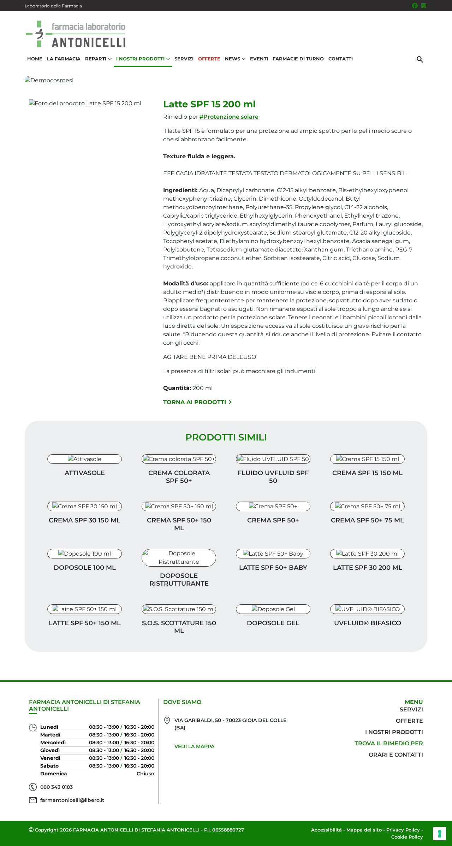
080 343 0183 (56, 787)
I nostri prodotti (394, 732)
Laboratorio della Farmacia (53, 5)
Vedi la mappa (194, 746)
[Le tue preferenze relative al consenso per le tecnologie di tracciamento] (439, 833)
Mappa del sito (364, 830)
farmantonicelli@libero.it (72, 800)
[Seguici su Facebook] (414, 5)
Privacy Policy (403, 830)
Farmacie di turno (298, 58)
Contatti (340, 58)
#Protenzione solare (229, 116)
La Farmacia (64, 58)
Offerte (209, 58)
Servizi (184, 58)
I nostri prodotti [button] (140, 58)
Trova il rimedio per (389, 743)
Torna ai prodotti (194, 402)
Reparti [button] (95, 58)
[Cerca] (419, 59)
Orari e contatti (396, 754)
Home (34, 58)
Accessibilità (326, 830)
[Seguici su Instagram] (423, 5)
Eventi (259, 58)
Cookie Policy (407, 837)
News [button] (232, 58)
